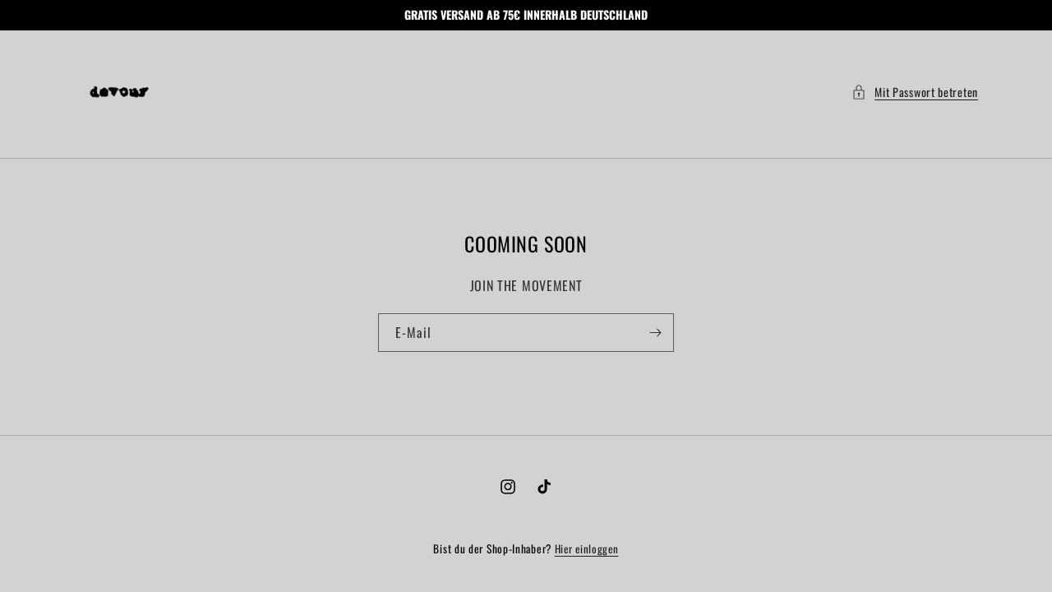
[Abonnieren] (655, 332)
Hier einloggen (587, 549)
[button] (914, 91)
